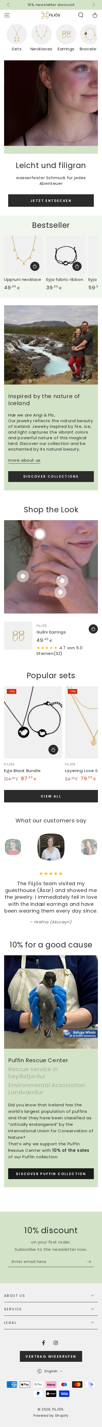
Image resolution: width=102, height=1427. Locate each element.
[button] (81, 15)
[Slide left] (8, 5)
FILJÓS (58, 1409)
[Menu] (7, 15)
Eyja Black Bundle (22, 770)
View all (51, 796)
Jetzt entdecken (51, 200)
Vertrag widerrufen (51, 1356)
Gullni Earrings (51, 632)
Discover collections (51, 476)
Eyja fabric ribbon (65, 279)
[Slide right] (93, 5)
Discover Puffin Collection (51, 1174)
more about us (24, 460)
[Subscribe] (90, 1262)
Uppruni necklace (22, 279)
